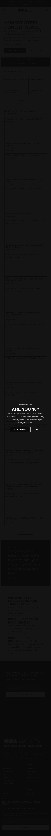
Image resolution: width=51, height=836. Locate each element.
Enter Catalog (20, 429)
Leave (35, 429)
